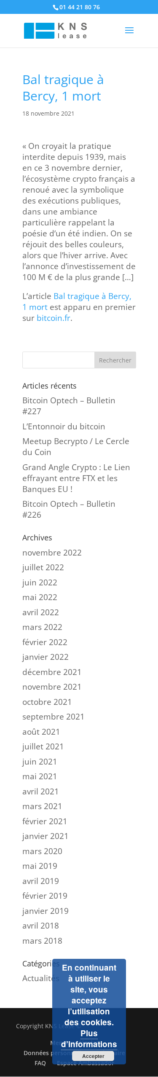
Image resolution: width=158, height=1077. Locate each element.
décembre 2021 (52, 672)
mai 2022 (39, 597)
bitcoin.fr (53, 317)
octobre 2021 (47, 701)
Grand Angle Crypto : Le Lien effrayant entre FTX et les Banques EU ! (76, 478)
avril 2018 (40, 925)
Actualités (40, 978)
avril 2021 (40, 791)
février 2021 (44, 821)
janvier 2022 (45, 656)
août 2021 (41, 731)
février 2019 (44, 895)
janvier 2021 (45, 836)
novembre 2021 (52, 686)
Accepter (93, 1056)
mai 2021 (39, 776)
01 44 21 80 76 (79, 7)
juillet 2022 (43, 567)
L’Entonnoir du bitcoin (63, 426)
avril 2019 (40, 881)
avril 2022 (40, 612)
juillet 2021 (43, 746)
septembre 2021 (53, 716)
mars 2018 (42, 940)
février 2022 (44, 642)
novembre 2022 (52, 552)
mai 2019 (39, 865)
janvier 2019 (45, 910)
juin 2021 (39, 761)
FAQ (40, 1063)
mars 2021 (42, 806)
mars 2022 (42, 627)
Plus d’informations (89, 1038)
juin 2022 (39, 582)
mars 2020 (42, 851)
